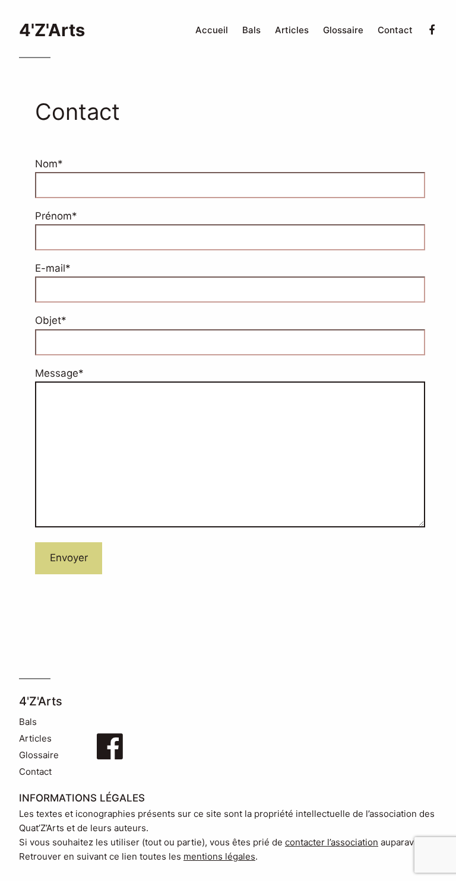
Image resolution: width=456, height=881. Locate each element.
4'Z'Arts (52, 30)
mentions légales (219, 856)
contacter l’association (331, 842)
